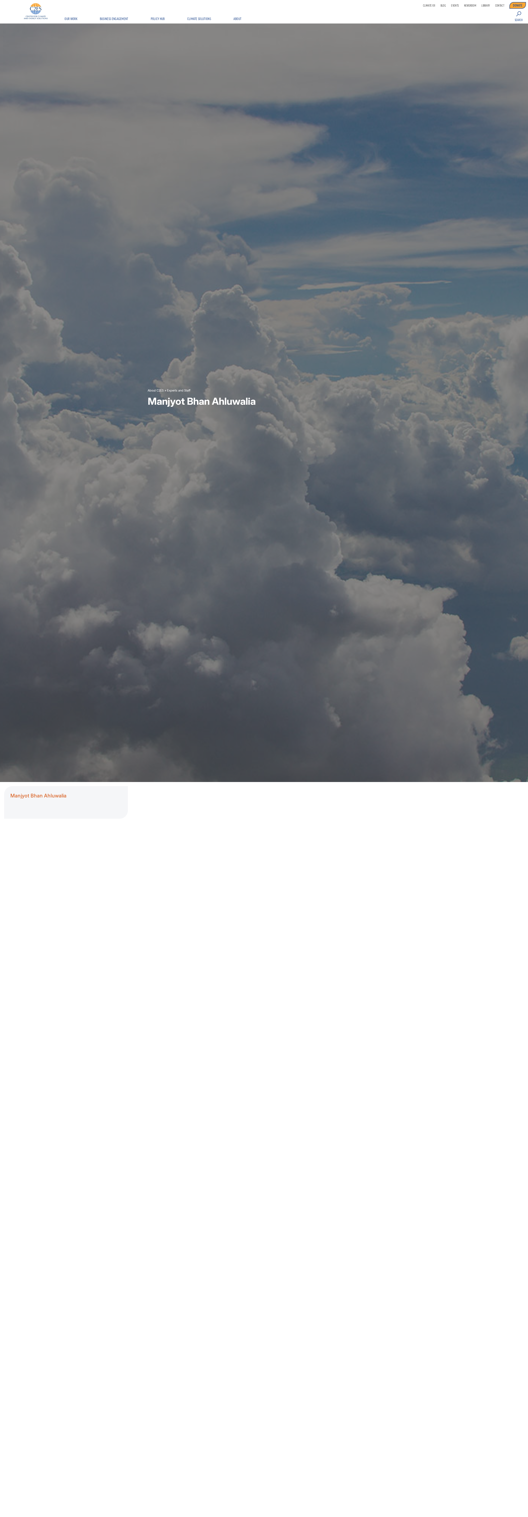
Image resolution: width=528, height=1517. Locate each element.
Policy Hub (158, 19)
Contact (499, 5)
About (237, 19)
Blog (443, 5)
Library (485, 5)
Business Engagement (114, 19)
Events (455, 5)
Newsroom (470, 5)
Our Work (71, 19)
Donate (517, 5)
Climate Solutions (199, 19)
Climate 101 (429, 5)
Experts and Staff (178, 390)
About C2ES (156, 390)
